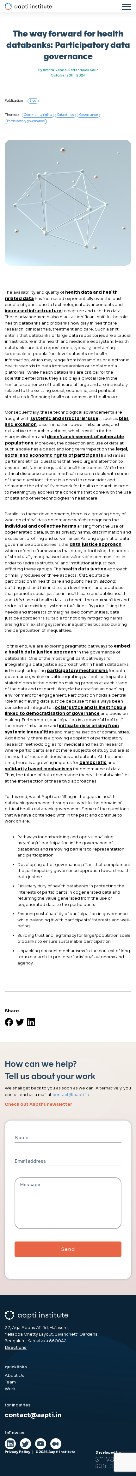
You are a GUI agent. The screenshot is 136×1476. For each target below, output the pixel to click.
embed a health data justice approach (67, 649)
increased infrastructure (33, 311)
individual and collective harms (40, 526)
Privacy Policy (17, 1452)
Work (10, 1388)
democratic (93, 762)
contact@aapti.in (71, 1094)
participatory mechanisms (77, 670)
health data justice (84, 569)
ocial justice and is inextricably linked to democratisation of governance (65, 710)
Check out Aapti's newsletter (38, 1104)
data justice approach (95, 544)
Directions (16, 1347)
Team (10, 1382)
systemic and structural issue (64, 418)
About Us (14, 1375)
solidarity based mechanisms (38, 769)
